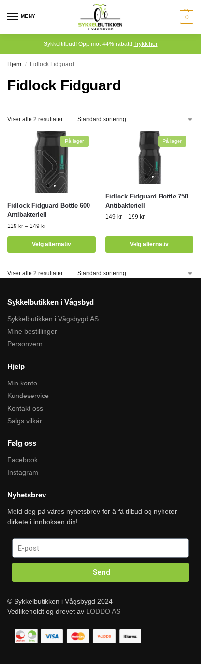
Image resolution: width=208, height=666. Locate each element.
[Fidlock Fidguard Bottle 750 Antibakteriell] (149, 157)
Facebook (22, 460)
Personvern (25, 344)
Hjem (14, 64)
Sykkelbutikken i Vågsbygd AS (53, 319)
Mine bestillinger (32, 331)
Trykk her (146, 44)
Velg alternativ (51, 244)
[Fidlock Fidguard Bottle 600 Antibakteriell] (51, 162)
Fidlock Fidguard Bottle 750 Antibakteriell (146, 201)
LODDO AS (103, 611)
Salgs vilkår (24, 421)
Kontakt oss (25, 408)
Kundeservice (28, 395)
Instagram (22, 472)
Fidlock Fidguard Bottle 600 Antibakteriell (48, 210)
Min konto (22, 383)
